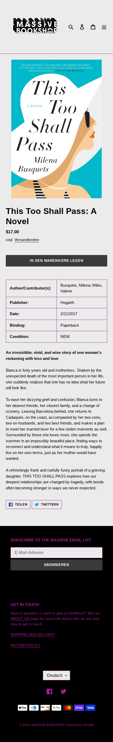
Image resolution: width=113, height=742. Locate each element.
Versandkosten (26, 239)
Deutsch (55, 675)
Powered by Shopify (79, 725)
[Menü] (104, 26)
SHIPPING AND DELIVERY (33, 634)
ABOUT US (20, 618)
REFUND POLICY (25, 645)
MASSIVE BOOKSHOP (48, 725)
